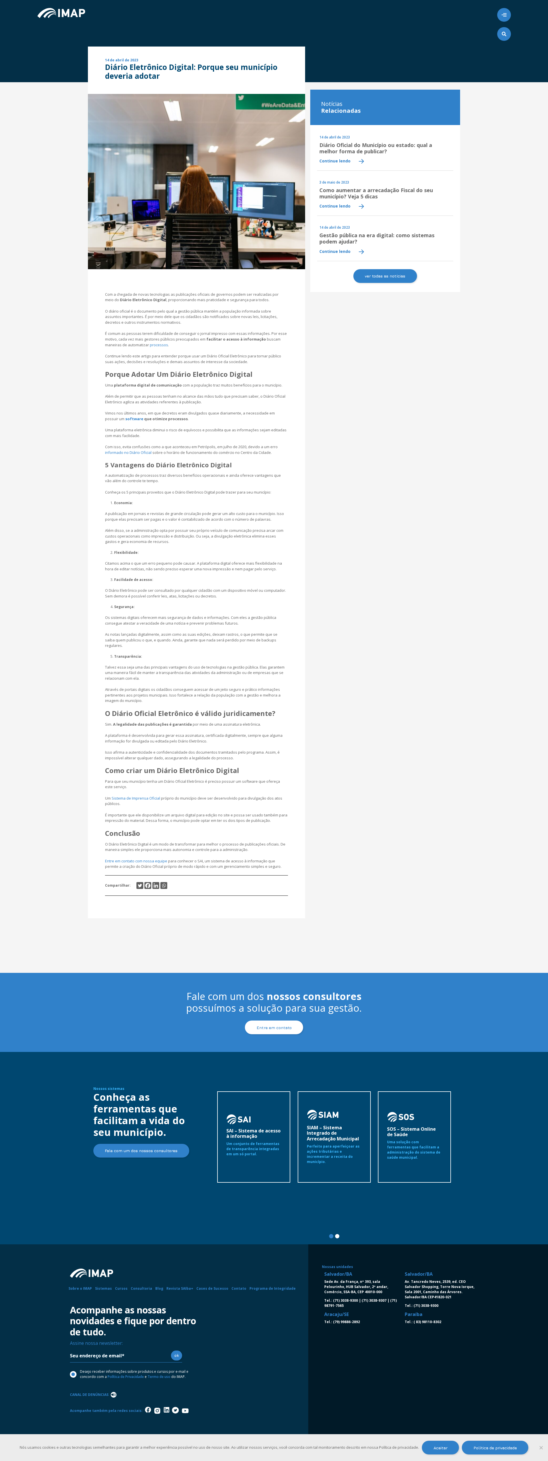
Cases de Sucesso (212, 1288)
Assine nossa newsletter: (96, 1343)
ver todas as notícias (385, 275)
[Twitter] (139, 885)
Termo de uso (159, 1376)
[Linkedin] (155, 885)
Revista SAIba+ (179, 1288)
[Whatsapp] (163, 885)
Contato (238, 1288)
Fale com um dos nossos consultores (141, 1150)
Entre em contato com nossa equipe (136, 861)
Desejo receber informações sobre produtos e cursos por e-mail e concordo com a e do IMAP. (134, 1374)
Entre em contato (274, 1027)
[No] (541, 1447)
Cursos (121, 1288)
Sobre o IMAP (80, 1288)
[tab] (331, 1236)
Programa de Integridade (272, 1288)
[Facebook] (147, 885)
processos (159, 344)
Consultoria (141, 1288)
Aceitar (441, 1447)
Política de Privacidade (126, 1376)
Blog (159, 1288)
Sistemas (103, 1288)
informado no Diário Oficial (128, 452)
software (133, 418)
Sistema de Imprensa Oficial (136, 798)
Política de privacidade (495, 1447)
